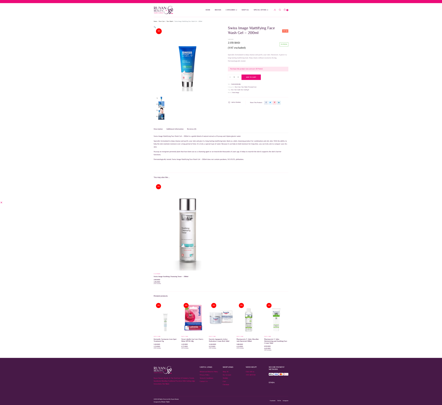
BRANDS (218, 10)
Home (155, 21)
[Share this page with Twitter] (270, 103)
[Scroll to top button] (437, 400)
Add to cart (251, 77)
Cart (224, 381)
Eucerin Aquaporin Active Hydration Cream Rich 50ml (219, 340)
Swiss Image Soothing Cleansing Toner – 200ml (171, 276)
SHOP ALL (245, 10)
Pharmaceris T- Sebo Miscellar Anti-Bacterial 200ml (248, 340)
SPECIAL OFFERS (260, 10)
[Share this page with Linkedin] (279, 103)
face (232, 90)
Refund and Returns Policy (209, 372)
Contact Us (204, 381)
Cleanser (157, 274)
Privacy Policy (204, 375)
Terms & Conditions (206, 378)
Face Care (162, 21)
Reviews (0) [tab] (191, 129)
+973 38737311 (250, 375)
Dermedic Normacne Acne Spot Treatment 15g (165, 340)
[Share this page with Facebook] (266, 103)
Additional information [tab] (175, 129)
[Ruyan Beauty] (163, 10)
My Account (227, 375)
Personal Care (252, 87)
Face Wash (170, 21)
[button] (155, 27)
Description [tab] (158, 129)
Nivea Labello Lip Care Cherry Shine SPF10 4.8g (192, 340)
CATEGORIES (230, 10)
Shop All (225, 372)
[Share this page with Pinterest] (274, 103)
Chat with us (250, 372)
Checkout (226, 384)
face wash (237, 90)
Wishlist (225, 378)
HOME (208, 10)
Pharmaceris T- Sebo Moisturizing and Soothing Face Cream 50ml (275, 341)
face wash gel (245, 90)
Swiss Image (235, 93)
